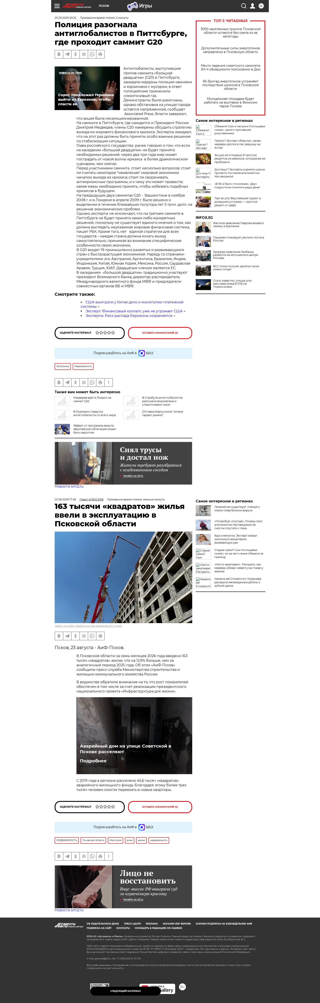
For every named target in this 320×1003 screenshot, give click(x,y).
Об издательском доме (103, 923)
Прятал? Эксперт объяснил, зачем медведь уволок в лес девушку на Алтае (237, 144)
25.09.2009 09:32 (65, 17)
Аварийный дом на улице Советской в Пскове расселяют (125, 748)
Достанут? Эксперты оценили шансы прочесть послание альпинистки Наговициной (239, 173)
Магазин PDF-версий (177, 923)
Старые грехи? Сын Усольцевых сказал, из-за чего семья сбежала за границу (238, 553)
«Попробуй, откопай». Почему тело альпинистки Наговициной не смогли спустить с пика (238, 525)
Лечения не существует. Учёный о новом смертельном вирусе (237, 508)
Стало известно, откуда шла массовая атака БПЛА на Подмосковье (232, 283)
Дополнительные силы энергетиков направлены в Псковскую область (230, 50)
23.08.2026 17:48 (65, 499)
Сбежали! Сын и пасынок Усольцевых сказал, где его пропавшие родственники (239, 130)
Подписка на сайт (99, 928)
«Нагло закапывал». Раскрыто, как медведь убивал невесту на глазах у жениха (238, 568)
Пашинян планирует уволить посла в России (238, 239)
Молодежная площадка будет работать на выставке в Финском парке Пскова (230, 102)
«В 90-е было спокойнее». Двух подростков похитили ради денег (237, 185)
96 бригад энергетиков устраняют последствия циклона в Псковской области (230, 85)
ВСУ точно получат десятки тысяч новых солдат (236, 268)
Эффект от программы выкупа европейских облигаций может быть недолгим (94, 429)
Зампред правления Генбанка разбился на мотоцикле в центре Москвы (235, 255)
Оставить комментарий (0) (160, 333)
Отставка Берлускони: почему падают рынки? (162, 413)
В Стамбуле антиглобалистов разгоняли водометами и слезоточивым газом (162, 401)
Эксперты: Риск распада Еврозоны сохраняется (129, 316)
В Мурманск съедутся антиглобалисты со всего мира (94, 413)
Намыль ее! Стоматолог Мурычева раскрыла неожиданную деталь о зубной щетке (237, 582)
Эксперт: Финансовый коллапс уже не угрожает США (134, 311)
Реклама (152, 923)
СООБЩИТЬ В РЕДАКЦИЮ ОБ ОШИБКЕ (158, 928)
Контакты (123, 928)
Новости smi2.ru (69, 486)
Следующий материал (125, 991)
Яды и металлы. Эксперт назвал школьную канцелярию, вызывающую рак (235, 539)
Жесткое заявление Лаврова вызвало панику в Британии (238, 225)
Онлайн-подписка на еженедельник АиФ (224, 923)
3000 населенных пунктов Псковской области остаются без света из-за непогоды (231, 32)
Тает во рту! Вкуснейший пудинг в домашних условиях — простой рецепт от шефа (237, 202)
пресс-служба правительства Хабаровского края (88, 625)
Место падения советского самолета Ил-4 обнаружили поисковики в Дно (230, 67)
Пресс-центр (132, 923)
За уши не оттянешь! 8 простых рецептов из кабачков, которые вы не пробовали (239, 158)
